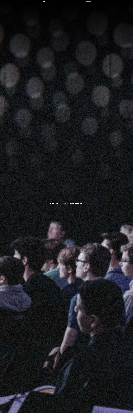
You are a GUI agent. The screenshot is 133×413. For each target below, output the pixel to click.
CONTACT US (88, 2)
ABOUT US (76, 2)
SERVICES (81, 2)
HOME (71, 2)
